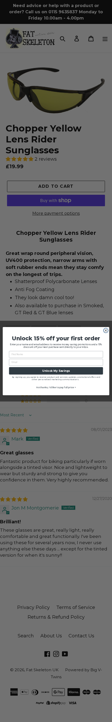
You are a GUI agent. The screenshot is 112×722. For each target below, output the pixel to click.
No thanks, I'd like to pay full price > (56, 387)
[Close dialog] (105, 330)
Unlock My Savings (56, 370)
